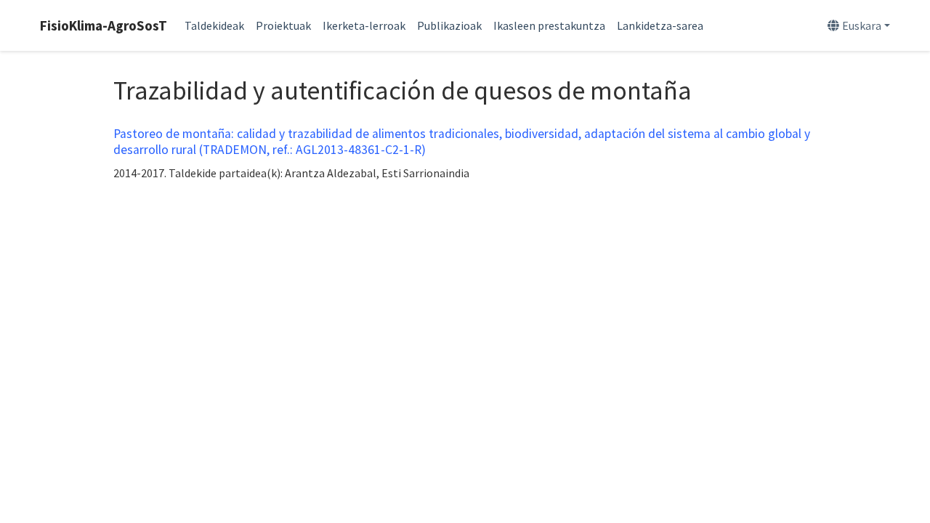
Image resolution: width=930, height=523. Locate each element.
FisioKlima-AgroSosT (103, 25)
